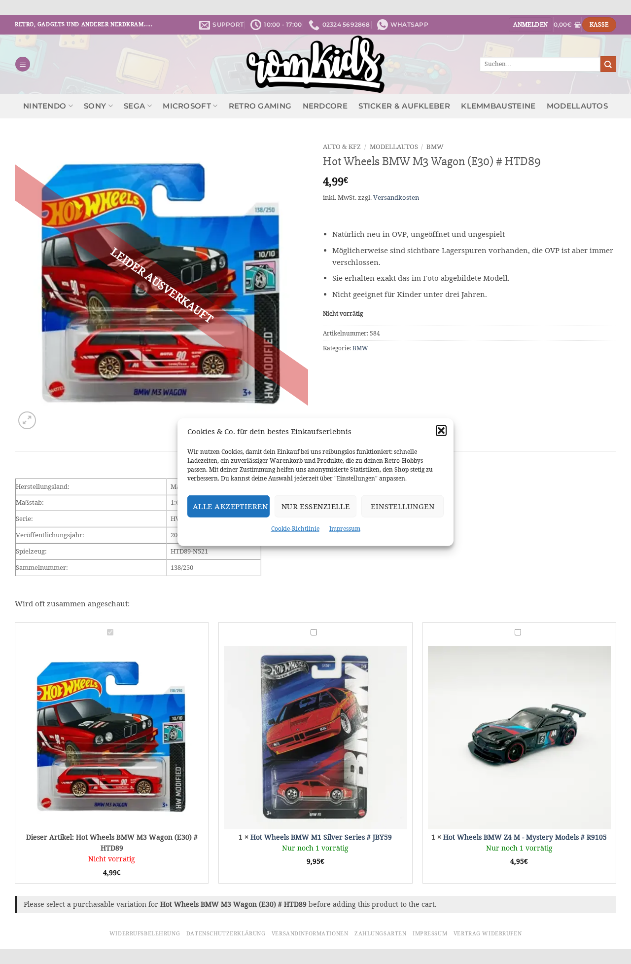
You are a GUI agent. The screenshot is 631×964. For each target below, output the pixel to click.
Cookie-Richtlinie (295, 528)
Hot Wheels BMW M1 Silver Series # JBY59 (321, 837)
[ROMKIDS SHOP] (315, 64)
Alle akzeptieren (230, 506)
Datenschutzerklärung (225, 933)
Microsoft (187, 106)
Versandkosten (396, 197)
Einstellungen (402, 506)
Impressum (344, 528)
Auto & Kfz (342, 146)
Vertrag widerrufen (488, 933)
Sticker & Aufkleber (404, 106)
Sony (95, 106)
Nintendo (44, 106)
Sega (134, 106)
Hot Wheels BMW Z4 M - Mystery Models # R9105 (525, 837)
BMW (435, 146)
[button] (441, 431)
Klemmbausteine (498, 106)
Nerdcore (325, 106)
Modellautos (577, 106)
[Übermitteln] (608, 64)
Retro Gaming (260, 106)
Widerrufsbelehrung (144, 933)
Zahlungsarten (380, 933)
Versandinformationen (310, 933)
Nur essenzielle (315, 506)
